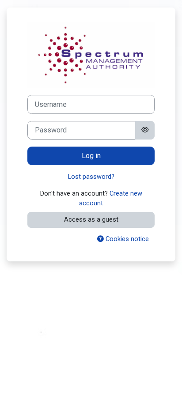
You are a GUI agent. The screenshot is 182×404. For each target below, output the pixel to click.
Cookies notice (126, 239)
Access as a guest (91, 219)
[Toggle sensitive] (145, 130)
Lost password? (91, 177)
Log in (91, 155)
